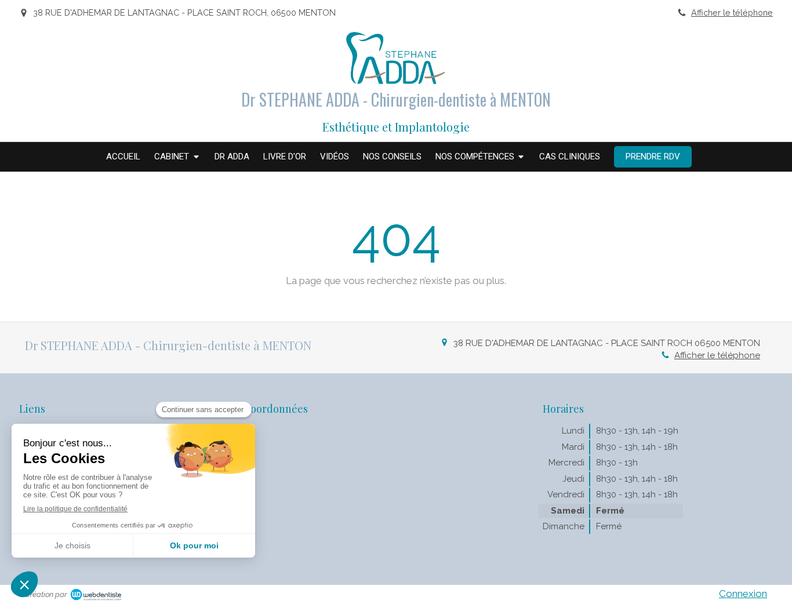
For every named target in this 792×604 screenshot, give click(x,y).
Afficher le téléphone (732, 12)
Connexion (743, 593)
